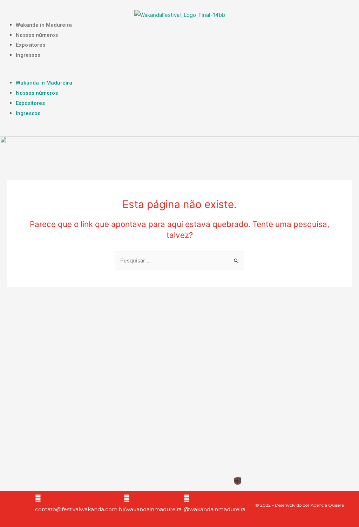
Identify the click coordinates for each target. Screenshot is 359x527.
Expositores (30, 45)
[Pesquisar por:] (179, 260)
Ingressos (28, 55)
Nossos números (37, 35)
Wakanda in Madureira (44, 25)
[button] (179, 73)
